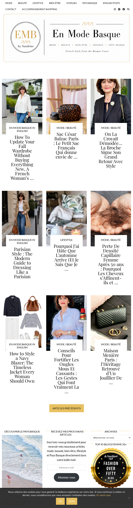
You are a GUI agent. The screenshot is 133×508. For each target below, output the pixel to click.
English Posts (111, 3)
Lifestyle (38, 3)
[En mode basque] (66, 34)
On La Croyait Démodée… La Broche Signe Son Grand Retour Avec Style (111, 150)
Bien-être (54, 3)
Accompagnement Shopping (39, 9)
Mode (8, 3)
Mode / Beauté (66, 127)
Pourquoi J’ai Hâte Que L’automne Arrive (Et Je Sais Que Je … (66, 257)
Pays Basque (89, 3)
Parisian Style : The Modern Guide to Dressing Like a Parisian (22, 262)
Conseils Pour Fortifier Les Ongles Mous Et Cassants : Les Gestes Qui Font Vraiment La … (66, 370)
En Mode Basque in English (22, 129)
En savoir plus (104, 495)
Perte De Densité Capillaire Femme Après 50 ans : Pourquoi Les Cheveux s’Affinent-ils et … (111, 264)
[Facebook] (124, 9)
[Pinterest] (119, 9)
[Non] (129, 498)
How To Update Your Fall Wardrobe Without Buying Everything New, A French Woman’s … (22, 157)
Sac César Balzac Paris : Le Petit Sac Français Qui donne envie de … (66, 145)
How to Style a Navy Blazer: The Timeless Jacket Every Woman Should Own (22, 367)
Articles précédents (67, 408)
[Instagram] (115, 9)
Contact (10, 9)
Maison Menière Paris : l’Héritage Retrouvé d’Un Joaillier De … (111, 366)
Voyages (71, 3)
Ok (60, 501)
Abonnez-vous (66, 477)
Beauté (22, 3)
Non (72, 501)
